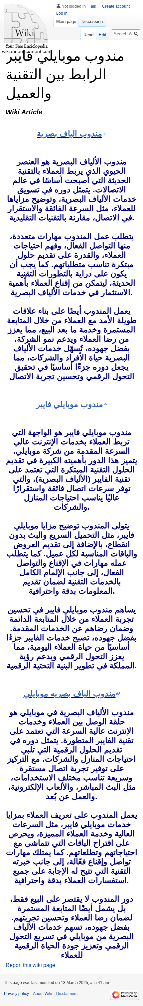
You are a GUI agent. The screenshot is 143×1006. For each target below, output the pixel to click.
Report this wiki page (30, 965)
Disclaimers (66, 993)
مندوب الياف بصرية (69, 133)
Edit (102, 34)
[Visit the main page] (26, 26)
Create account (116, 6)
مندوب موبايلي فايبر (69, 404)
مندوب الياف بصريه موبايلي (70, 693)
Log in (62, 13)
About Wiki (42, 993)
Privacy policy (16, 993)
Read (88, 34)
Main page (66, 21)
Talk (92, 6)
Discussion (92, 21)
